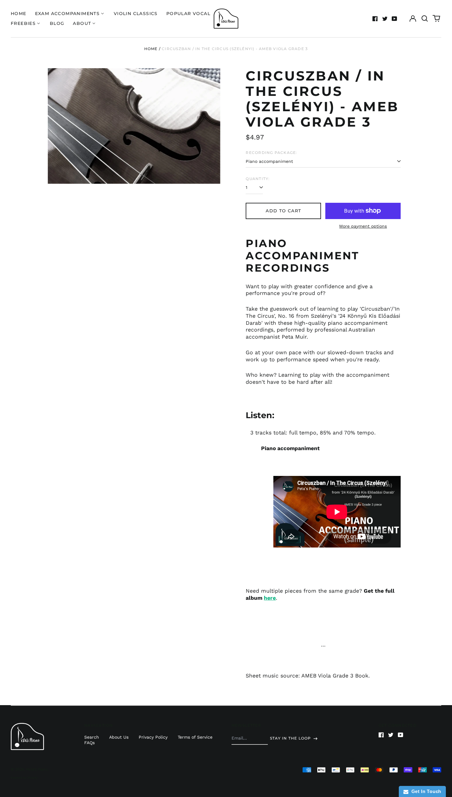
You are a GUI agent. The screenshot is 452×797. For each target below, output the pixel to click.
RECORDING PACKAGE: (271, 152)
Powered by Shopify (24, 777)
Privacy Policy (153, 737)
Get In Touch (424, 791)
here (270, 598)
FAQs (89, 742)
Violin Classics (136, 13)
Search (91, 737)
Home (18, 13)
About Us (119, 737)
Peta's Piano (37, 769)
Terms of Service (195, 737)
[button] (425, 19)
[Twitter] (385, 19)
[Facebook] (375, 19)
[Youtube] (394, 19)
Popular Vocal (188, 13)
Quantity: (258, 178)
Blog (57, 23)
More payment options (363, 226)
